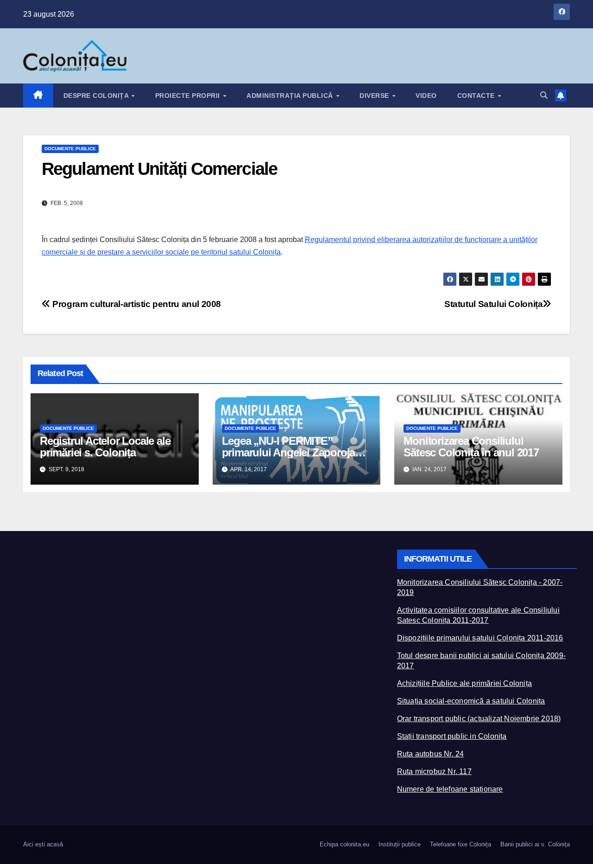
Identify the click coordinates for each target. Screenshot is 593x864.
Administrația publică (290, 95)
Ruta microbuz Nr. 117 (434, 771)
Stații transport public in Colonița (452, 736)
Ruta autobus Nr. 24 (430, 754)
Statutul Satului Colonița (493, 304)
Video (426, 95)
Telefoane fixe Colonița (460, 844)
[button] (544, 95)
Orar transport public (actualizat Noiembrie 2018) (479, 719)
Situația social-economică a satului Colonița (471, 701)
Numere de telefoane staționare (450, 789)
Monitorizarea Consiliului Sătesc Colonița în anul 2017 (471, 447)
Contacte (477, 95)
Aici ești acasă (43, 844)
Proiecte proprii (188, 95)
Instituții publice (400, 844)
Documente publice (70, 148)
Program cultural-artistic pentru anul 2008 (135, 304)
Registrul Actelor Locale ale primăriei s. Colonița (105, 447)
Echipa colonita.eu (344, 844)
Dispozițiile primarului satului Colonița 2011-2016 (480, 638)
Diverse (375, 95)
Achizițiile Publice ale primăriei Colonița (464, 683)
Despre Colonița (97, 95)
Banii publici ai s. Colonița (535, 844)
